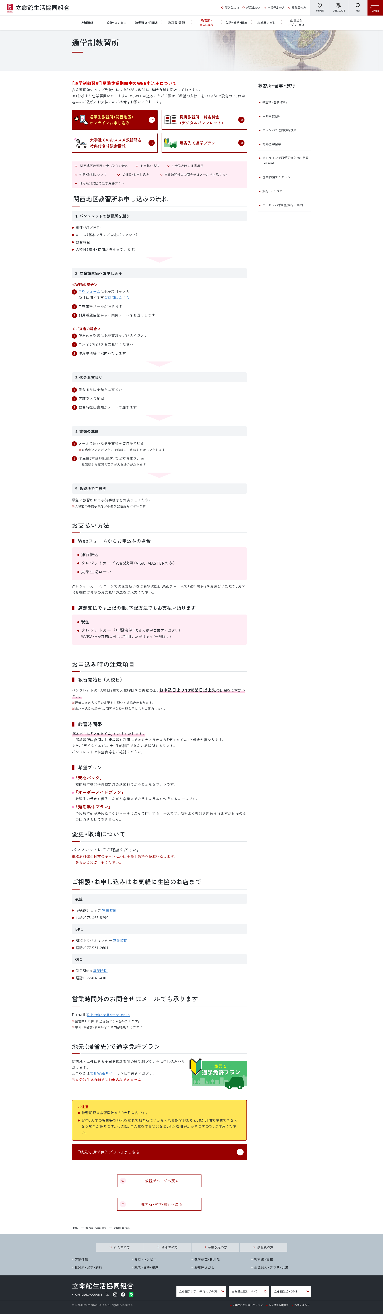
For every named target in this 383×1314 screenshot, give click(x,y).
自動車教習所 (271, 116)
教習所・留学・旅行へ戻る (162, 1204)
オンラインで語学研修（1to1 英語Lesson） (285, 160)
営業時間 (319, 10)
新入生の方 (232, 7)
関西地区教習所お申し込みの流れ (103, 165)
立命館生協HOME (285, 1291)
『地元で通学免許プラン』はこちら (108, 1152)
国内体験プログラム (276, 177)
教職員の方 (299, 7)
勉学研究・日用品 (146, 22)
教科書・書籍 (176, 22)
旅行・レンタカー (274, 191)
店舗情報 (87, 22)
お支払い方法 (150, 165)
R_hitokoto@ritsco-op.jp (108, 1014)
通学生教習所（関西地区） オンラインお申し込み (111, 120)
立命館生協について (244, 1291)
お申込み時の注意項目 (189, 165)
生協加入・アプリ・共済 (271, 1267)
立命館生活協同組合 (38, 8)
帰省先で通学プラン (197, 143)
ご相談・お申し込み (137, 174)
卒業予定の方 (276, 7)
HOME (76, 1228)
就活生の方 (253, 7)
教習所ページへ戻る (162, 1180)
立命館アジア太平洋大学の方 (198, 1291)
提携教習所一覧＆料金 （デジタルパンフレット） (201, 120)
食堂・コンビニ (117, 22)
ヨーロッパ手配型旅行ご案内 (282, 205)
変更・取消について (94, 174)
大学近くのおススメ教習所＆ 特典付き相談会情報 (116, 143)
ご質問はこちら (116, 297)
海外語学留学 (271, 144)
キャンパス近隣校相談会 (279, 130)
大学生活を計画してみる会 (248, 1304)
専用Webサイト (103, 1073)
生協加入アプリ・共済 (296, 22)
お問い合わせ (302, 1304)
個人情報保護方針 (279, 1304)
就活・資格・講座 (236, 22)
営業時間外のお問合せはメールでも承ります (196, 174)
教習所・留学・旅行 (206, 22)
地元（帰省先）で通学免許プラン (101, 183)
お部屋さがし (266, 22)
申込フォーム (89, 291)
